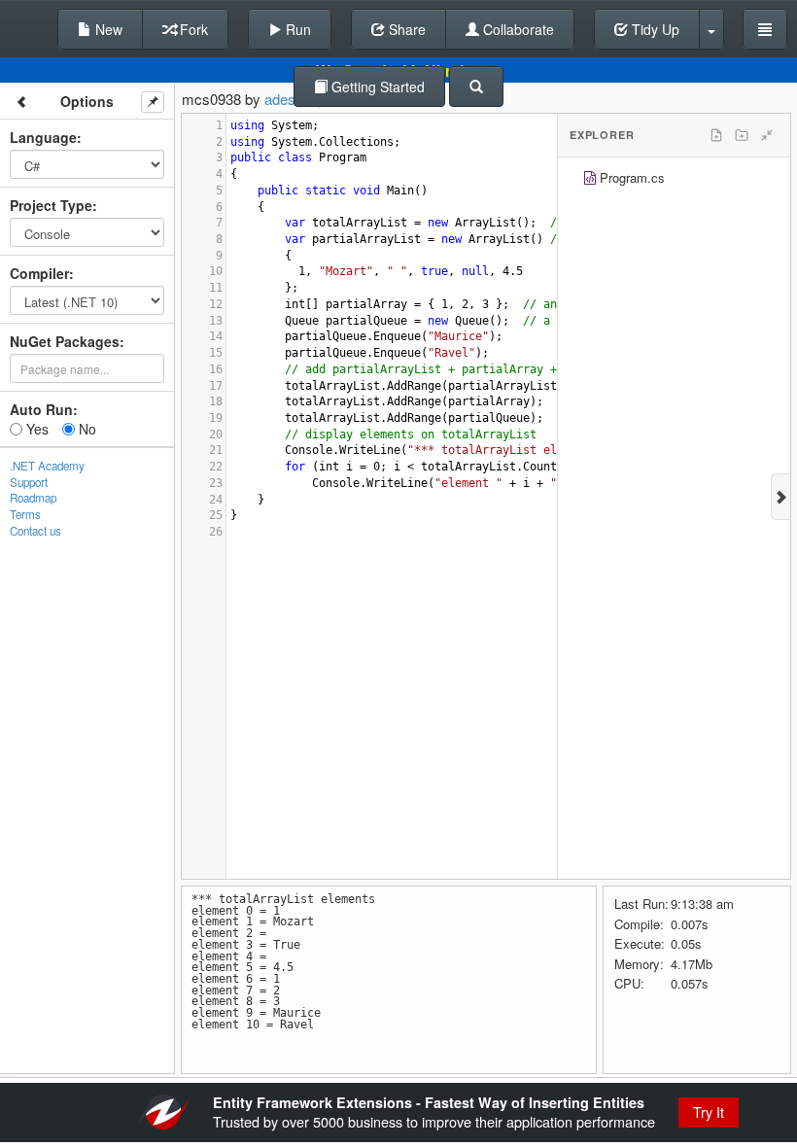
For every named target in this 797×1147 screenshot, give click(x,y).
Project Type (51, 205)
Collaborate (516, 29)
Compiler (39, 273)
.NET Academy (47, 465)
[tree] (674, 180)
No (85, 428)
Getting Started (376, 86)
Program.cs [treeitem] (632, 177)
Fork (192, 29)
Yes (35, 428)
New (106, 29)
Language (43, 137)
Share (405, 29)
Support (29, 482)
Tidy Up (653, 29)
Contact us (35, 531)
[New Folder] (741, 135)
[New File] (716, 135)
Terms (25, 514)
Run (296, 29)
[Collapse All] (767, 135)
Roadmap (33, 497)
